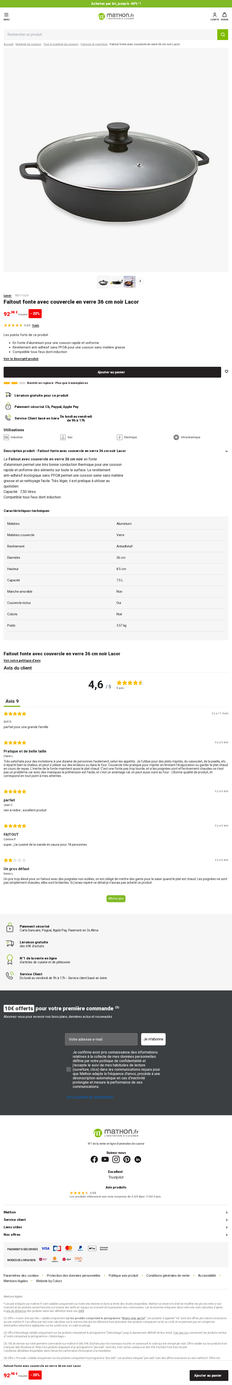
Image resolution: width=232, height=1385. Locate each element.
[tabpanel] (116, 809)
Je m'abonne (153, 1039)
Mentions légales (16, 1281)
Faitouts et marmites (94, 44)
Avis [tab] (12, 701)
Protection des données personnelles (73, 1276)
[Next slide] (140, 281)
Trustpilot (116, 1177)
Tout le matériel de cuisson (61, 44)
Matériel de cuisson (28, 44)
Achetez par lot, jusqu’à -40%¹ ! (115, 4)
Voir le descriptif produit (21, 358)
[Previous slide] (91, 281)
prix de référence (98, 1321)
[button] (224, 16)
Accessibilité (207, 1276)
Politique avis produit (123, 1276)
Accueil (8, 44)
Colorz (57, 1281)
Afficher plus (116, 898)
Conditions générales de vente (167, 1276)
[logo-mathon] (116, 16)
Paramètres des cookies (21, 1276)
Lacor (8, 295)
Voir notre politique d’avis (22, 660)
